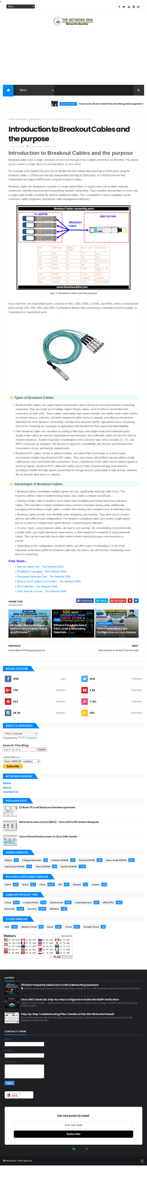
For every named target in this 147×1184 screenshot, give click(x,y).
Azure (50, 926)
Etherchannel (105, 623)
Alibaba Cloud (29, 926)
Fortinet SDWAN (59, 860)
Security (32, 908)
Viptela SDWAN (69, 866)
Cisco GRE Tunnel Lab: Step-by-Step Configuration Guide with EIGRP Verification (70, 999)
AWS (7, 926)
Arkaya (8, 860)
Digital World (55, 103)
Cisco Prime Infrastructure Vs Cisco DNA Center (48, 836)
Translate (31, 738)
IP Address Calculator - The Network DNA (41, 571)
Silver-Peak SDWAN (116, 860)
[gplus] (139, 7)
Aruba (25, 884)
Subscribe (73, 1134)
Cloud (8, 902)
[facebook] (119, 7)
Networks (10, 908)
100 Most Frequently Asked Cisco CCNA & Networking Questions (70, 628)
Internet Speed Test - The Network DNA (40, 566)
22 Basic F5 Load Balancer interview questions (47, 807)
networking (35, 119)
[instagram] (134, 7)
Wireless (54, 908)
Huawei (77, 884)
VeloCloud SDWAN (15, 866)
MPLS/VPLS (16, 620)
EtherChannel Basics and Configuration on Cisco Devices (116, 630)
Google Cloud (91, 926)
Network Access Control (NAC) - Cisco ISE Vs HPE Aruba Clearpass (59, 822)
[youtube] (129, 7)
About (7, 787)
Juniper (95, 884)
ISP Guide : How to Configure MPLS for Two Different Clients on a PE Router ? (28, 628)
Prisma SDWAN (87, 860)
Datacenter (22, 119)
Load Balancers (83, 902)
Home (11, 119)
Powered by (64, 1148)
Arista (8, 884)
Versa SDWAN (42, 866)
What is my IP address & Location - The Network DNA (49, 581)
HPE (60, 884)
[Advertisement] (73, 56)
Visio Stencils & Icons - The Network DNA (41, 591)
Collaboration (30, 902)
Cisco (42, 884)
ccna (57, 620)
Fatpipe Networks (31, 860)
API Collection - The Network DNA (37, 586)
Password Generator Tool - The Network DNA (44, 576)
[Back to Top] (142, 1161)
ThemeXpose (24, 1160)
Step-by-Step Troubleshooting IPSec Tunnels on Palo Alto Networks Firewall (67, 1014)
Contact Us (10, 792)
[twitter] (124, 7)
